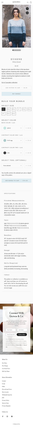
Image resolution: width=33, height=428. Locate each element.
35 (8, 109)
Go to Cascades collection (9, 82)
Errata (3, 384)
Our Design (5, 366)
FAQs (3, 386)
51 (8, 113)
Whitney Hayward (16, 62)
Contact (4, 381)
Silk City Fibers (6, 371)
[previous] (10, 50)
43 (24, 109)
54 (14, 113)
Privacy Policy (19, 344)
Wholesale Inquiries (7, 395)
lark (5, 223)
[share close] (27, 12)
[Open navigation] (2, 2)
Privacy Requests (6, 406)
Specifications (9, 193)
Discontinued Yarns (7, 389)
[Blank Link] (16, 2)
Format (7, 275)
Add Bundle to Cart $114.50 (16, 180)
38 (14, 109)
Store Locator (5, 392)
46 (29, 109)
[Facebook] (3, 416)
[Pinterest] (12, 416)
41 (19, 109)
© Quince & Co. (16, 424)
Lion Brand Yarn (6, 368)
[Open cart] (30, 2)
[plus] (27, 8)
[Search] (28, 2)
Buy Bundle (16, 94)
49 (3, 113)
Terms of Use (5, 403)
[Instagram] (7, 416)
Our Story (4, 363)
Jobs (3, 397)
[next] (22, 50)
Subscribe (22, 334)
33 (3, 109)
